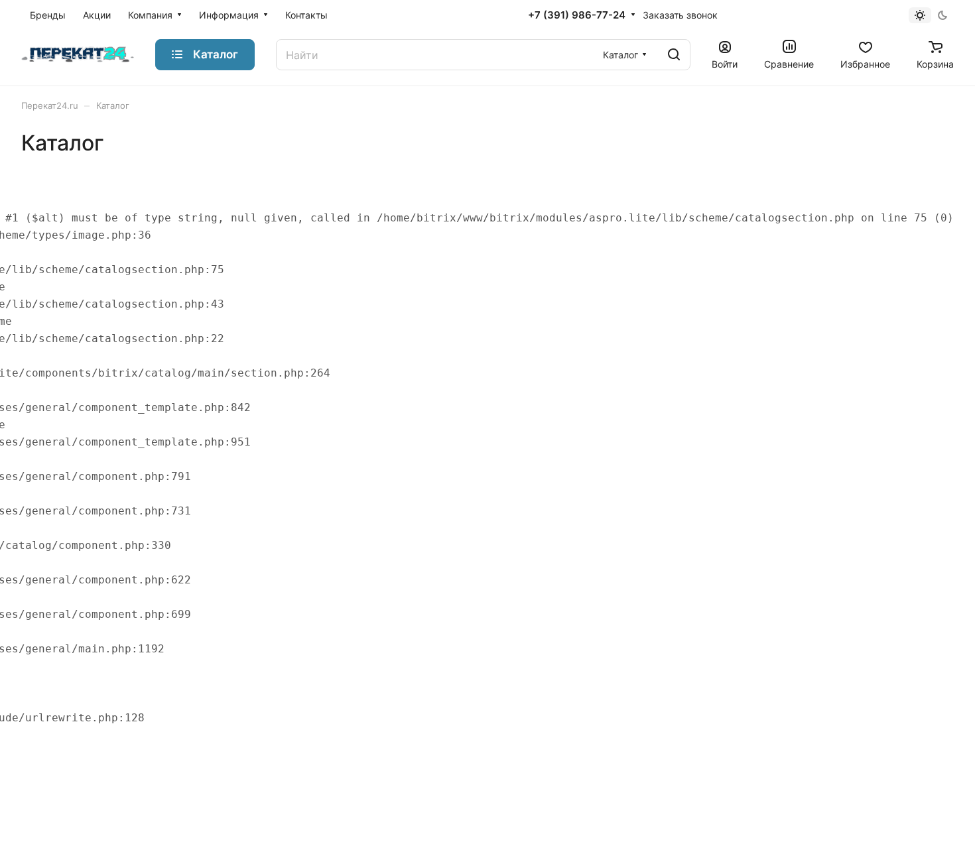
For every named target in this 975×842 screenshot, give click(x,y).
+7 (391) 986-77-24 (576, 15)
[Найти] (673, 54)
